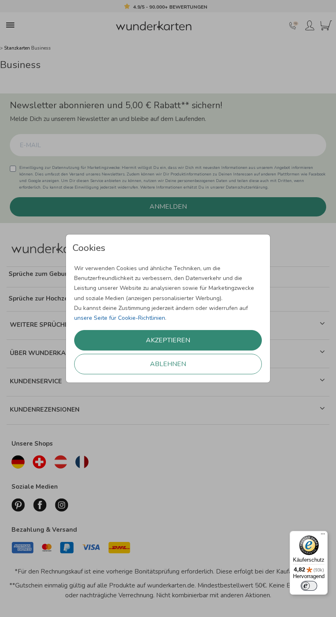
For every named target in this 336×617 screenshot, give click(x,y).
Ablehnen (168, 364)
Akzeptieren (168, 340)
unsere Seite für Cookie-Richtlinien (119, 318)
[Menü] (323, 536)
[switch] (309, 586)
